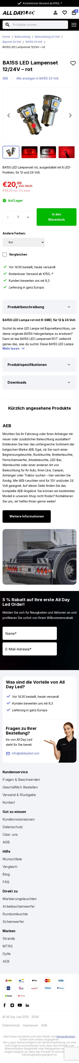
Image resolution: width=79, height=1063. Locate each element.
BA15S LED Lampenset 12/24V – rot (24, 47)
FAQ (6, 882)
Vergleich (10, 867)
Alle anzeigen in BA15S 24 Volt (37, 78)
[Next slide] (70, 115)
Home (6, 36)
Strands (9, 938)
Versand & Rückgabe (19, 795)
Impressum (30, 1025)
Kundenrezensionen (19, 819)
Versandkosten (65, 1036)
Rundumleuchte (15, 914)
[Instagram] (12, 1004)
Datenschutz (13, 827)
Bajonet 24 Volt (12, 41)
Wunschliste (12, 859)
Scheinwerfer (13, 921)
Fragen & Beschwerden (21, 779)
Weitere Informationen (26, 516)
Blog (6, 874)
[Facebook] (5, 1004)
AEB (5, 78)
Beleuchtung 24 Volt (47, 36)
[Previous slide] (8, 115)
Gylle (7, 954)
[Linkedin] (27, 1004)
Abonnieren (12, 660)
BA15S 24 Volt (34, 41)
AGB (6, 842)
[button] (73, 67)
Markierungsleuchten (20, 899)
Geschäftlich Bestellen (20, 787)
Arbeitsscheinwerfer (19, 906)
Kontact (9, 802)
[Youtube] (20, 1004)
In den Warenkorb (56, 216)
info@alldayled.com (25, 753)
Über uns (10, 834)
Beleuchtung (22, 36)
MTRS (8, 946)
